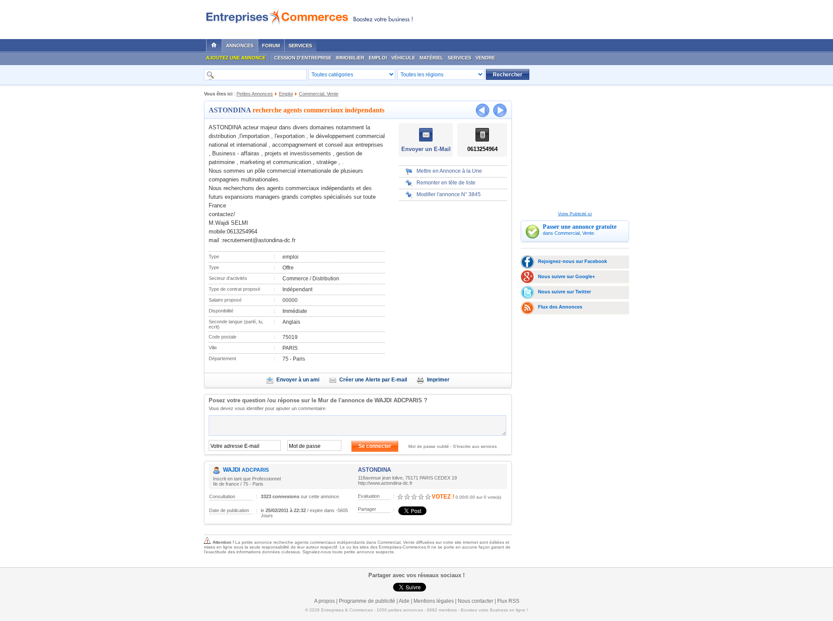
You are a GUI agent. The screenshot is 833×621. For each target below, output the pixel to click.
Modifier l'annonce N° (448, 194)
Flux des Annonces (560, 306)
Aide (404, 601)
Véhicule (403, 57)
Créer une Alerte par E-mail (373, 380)
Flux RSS (508, 601)
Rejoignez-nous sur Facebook (572, 261)
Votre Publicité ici (575, 213)
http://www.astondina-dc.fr (385, 483)
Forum (271, 45)
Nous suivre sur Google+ (566, 276)
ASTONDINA (230, 110)
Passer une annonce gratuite (580, 226)
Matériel (431, 57)
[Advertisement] (525, 17)
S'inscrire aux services (475, 446)
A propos (324, 601)
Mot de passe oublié (428, 446)
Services (300, 45)
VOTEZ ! (443, 496)
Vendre (485, 57)
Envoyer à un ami (297, 380)
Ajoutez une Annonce (236, 57)
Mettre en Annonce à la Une (449, 171)
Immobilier (350, 57)
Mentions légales (433, 601)
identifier (255, 408)
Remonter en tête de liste (446, 183)
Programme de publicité (367, 601)
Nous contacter (475, 601)
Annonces (239, 45)
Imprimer (438, 380)
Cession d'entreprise (302, 57)
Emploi (378, 57)
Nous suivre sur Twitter (564, 291)
